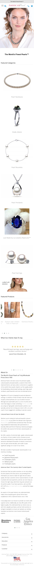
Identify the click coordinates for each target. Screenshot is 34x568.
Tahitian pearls (5, 420)
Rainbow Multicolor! (26, 322)
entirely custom (26, 404)
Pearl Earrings (17, 273)
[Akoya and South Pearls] (17, 291)
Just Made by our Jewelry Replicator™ (17, 238)
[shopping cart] (32, 5)
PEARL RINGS (17, 132)
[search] (5, 6)
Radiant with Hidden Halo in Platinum (10, 322)
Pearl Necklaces (17, 97)
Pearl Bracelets (17, 167)
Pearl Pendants (17, 203)
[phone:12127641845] (29, 6)
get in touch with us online (15, 486)
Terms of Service (24, 555)
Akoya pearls (4, 422)
